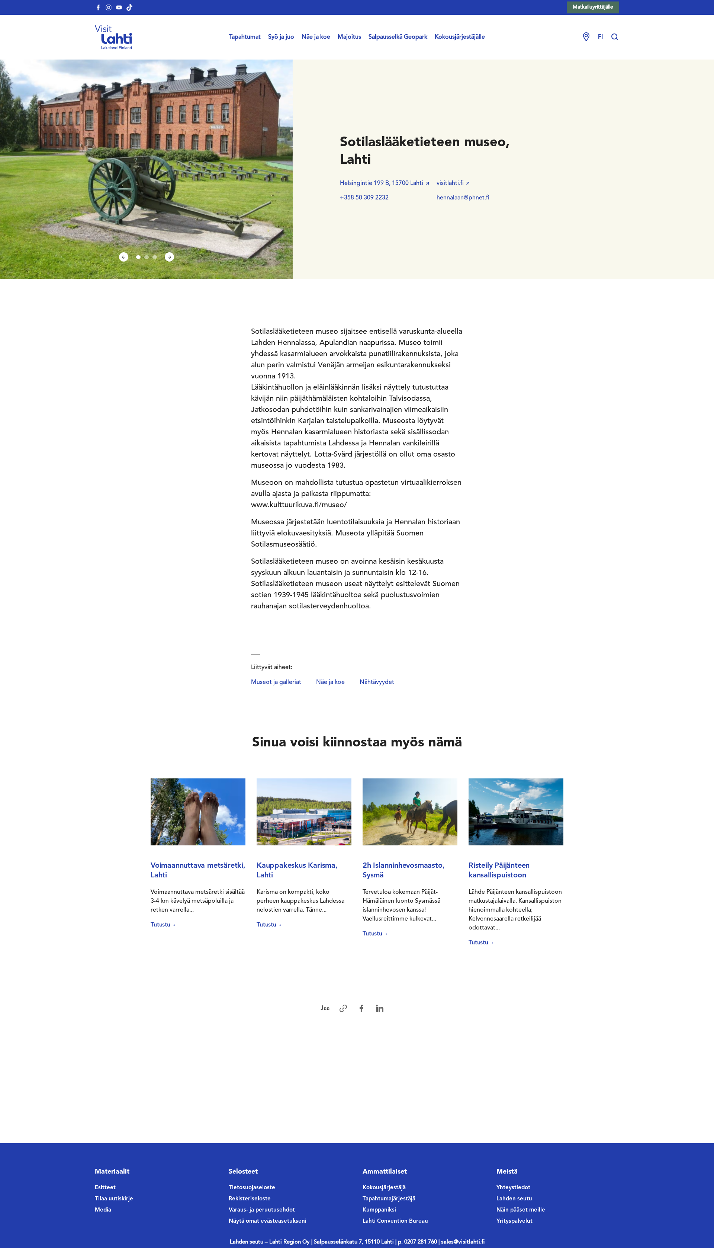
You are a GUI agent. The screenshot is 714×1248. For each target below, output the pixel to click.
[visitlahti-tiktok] (129, 7)
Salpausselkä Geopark (398, 37)
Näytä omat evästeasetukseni (267, 1221)
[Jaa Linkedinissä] (379, 1008)
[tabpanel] (146, 168)
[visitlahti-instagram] (108, 7)
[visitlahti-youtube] (119, 7)
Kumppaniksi (379, 1210)
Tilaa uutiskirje (114, 1199)
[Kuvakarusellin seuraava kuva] (169, 257)
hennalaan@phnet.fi (463, 198)
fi (600, 37)
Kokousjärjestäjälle (460, 37)
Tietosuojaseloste (252, 1188)
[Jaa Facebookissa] (361, 1008)
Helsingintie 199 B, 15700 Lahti (381, 183)
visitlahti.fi (450, 183)
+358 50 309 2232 (364, 198)
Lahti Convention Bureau (395, 1221)
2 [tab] (146, 257)
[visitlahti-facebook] (98, 7)
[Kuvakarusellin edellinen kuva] (124, 257)
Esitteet (105, 1188)
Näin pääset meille (520, 1210)
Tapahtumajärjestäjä (389, 1199)
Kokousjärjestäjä (384, 1188)
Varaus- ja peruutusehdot (262, 1210)
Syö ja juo (281, 37)
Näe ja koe (316, 37)
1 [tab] (138, 257)
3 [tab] (154, 257)
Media (103, 1210)
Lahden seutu (514, 1199)
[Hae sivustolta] (614, 37)
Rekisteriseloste (250, 1199)
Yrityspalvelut (514, 1221)
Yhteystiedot (513, 1188)
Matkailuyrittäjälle (593, 7)
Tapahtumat (245, 37)
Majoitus (349, 37)
